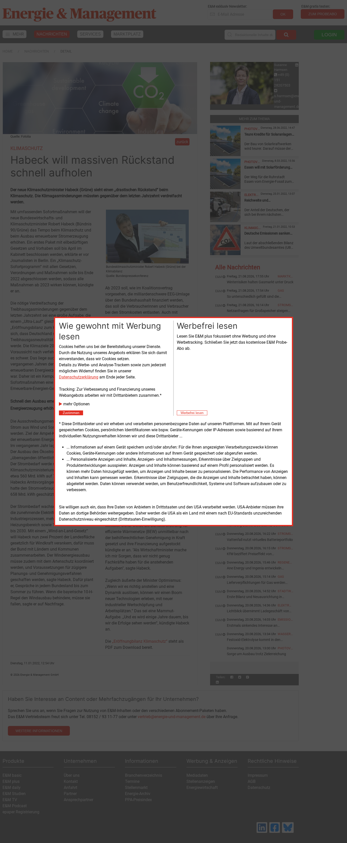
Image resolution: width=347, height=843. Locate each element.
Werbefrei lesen (192, 413)
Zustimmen (71, 413)
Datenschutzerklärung (78, 377)
